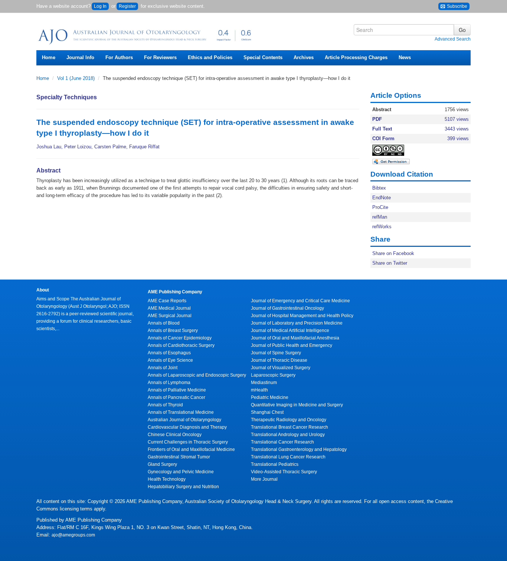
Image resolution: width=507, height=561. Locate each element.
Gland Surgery (162, 464)
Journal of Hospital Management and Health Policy (302, 315)
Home (48, 57)
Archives (304, 57)
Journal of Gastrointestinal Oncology (287, 308)
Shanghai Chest (267, 412)
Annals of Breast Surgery (173, 330)
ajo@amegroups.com (73, 535)
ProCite (380, 207)
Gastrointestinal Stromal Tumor (179, 457)
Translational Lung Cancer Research (288, 457)
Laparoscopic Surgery (273, 375)
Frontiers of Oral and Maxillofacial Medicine (191, 449)
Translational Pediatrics (274, 464)
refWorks (382, 226)
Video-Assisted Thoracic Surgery (284, 471)
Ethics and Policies (210, 57)
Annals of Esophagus (169, 352)
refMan (379, 217)
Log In (100, 6)
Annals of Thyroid (165, 404)
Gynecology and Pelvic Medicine (181, 471)
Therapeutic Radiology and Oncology (288, 419)
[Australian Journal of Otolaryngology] (145, 34)
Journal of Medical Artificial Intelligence (290, 330)
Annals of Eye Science (170, 360)
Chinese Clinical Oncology (175, 434)
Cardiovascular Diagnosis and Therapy (187, 427)
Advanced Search (453, 39)
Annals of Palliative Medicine (177, 390)
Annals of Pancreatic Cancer (176, 397)
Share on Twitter (389, 263)
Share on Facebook (393, 253)
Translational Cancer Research (282, 442)
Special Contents (262, 57)
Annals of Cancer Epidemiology (180, 338)
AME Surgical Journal (170, 315)
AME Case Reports (167, 300)
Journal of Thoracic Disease (279, 360)
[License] (394, 150)
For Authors (119, 57)
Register (127, 6)
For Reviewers (160, 57)
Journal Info (80, 57)
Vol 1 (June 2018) (76, 78)
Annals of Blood (164, 323)
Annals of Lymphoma (169, 382)
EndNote (381, 197)
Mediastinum (264, 382)
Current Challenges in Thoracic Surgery (188, 442)
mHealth (259, 390)
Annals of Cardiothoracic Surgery (181, 345)
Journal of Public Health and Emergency (291, 345)
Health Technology (167, 479)
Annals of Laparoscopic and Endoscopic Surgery (197, 375)
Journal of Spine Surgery (276, 352)
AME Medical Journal (169, 308)
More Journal (264, 479)
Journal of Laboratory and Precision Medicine (297, 323)
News (405, 57)
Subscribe (456, 6)
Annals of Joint (162, 367)
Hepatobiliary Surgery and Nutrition (183, 486)
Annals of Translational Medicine (181, 412)
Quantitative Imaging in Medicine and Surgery (297, 404)
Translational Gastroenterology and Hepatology (299, 449)
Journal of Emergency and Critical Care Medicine (300, 300)
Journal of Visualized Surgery (280, 367)
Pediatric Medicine (269, 397)
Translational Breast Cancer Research (289, 427)
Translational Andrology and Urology (288, 434)
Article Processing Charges (356, 57)
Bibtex (379, 188)
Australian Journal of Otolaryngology (184, 419)
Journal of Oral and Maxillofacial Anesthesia (295, 338)
